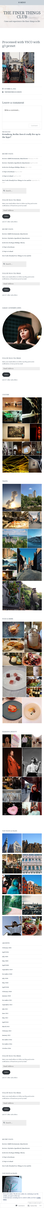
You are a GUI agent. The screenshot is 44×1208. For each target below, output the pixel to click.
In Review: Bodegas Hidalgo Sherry (13, 167)
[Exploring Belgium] (32, 864)
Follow (6, 216)
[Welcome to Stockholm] (32, 885)
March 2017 (6, 1026)
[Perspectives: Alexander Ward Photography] (12, 926)
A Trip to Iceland (7, 176)
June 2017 (5, 1013)
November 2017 (7, 1000)
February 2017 (7, 1031)
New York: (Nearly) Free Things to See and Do (16, 180)
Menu (23, 2)
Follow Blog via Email (11, 200)
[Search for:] (14, 191)
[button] (22, 330)
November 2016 (7, 1044)
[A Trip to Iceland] (32, 843)
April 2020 (5, 965)
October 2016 (6, 1048)
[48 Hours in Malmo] (12, 864)
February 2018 (7, 991)
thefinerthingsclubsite (13, 92)
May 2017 (5, 1018)
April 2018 (5, 987)
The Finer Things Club (22, 14)
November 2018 (7, 974)
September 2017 (7, 1005)
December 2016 (7, 1040)
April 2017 (5, 1022)
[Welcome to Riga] (12, 843)
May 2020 (5, 961)
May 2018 (5, 983)
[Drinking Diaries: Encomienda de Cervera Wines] (12, 1186)
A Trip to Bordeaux (8, 172)
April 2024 (5, 952)
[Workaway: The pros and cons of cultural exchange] (12, 905)
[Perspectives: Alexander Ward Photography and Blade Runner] (12, 885)
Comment (34, 125)
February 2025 (7, 948)
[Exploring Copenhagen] (32, 905)
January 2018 (6, 996)
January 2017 (6, 1035)
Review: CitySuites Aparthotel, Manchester (16, 163)
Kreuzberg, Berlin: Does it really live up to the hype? (21, 134)
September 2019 (7, 969)
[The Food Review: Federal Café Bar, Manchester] (32, 926)
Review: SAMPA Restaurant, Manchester (15, 158)
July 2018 (5, 978)
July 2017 (5, 1009)
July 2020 (5, 956)
